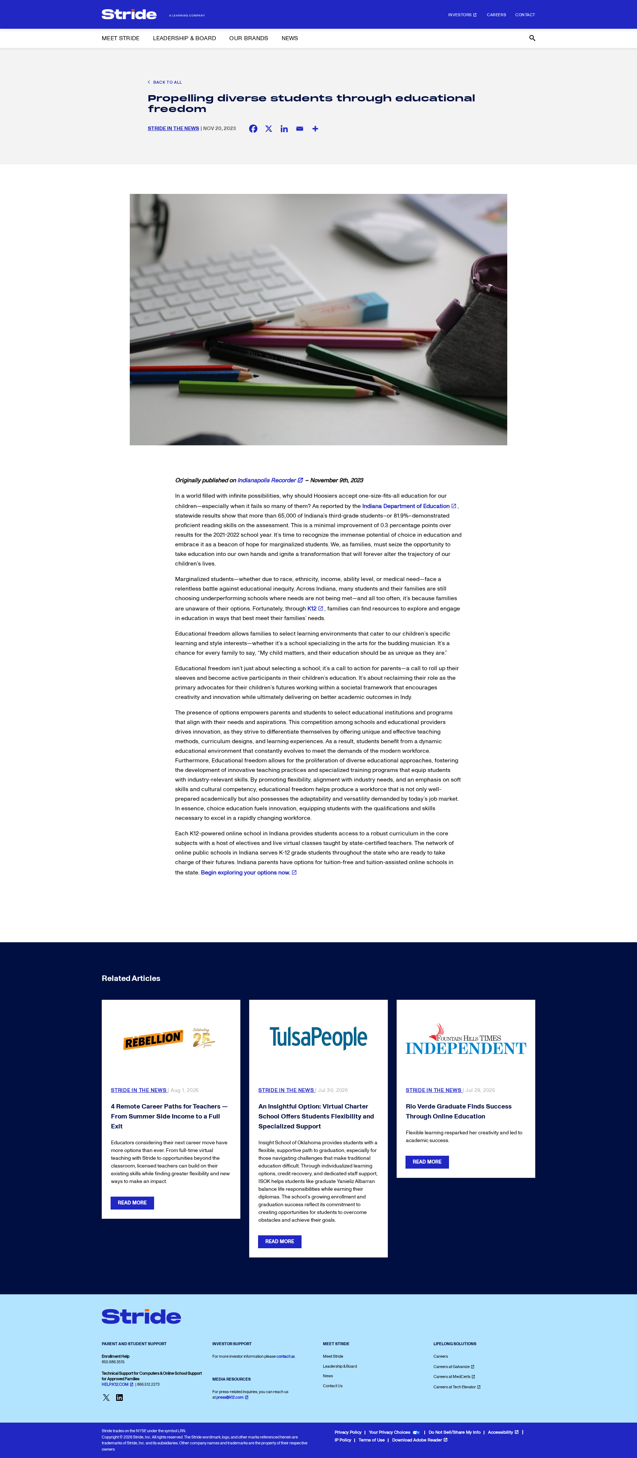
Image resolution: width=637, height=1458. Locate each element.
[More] (315, 128)
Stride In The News (173, 128)
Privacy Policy (348, 1432)
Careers (496, 15)
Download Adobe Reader (417, 1440)
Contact (525, 15)
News (328, 1376)
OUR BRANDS (248, 38)
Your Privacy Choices (389, 1432)
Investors (460, 15)
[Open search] (531, 38)
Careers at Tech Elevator (455, 1387)
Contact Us (332, 1386)
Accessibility (500, 1432)
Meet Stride (333, 1356)
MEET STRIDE (121, 38)
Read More (132, 1203)
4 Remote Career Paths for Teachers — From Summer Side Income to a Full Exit (169, 1116)
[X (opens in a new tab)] (268, 128)
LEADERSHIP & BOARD (184, 38)
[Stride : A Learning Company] (153, 14)
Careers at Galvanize (452, 1367)
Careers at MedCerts (452, 1376)
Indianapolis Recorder (266, 480)
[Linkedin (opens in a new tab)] (284, 128)
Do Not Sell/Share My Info (455, 1432)
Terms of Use (372, 1440)
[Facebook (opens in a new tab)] (253, 128)
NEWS (290, 38)
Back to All (167, 82)
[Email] (299, 128)
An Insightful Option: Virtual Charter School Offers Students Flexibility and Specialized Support (316, 1116)
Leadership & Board (340, 1366)
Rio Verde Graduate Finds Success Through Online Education (459, 1111)
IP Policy (343, 1440)
